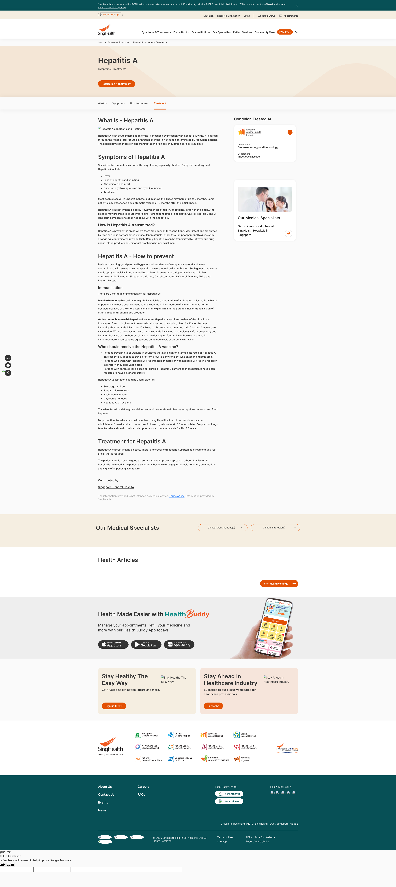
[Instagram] (289, 793)
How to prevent (139, 103)
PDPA (249, 837)
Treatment (160, 103)
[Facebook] (272, 793)
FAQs (141, 794)
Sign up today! (114, 705)
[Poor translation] (10, 865)
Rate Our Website (265, 837)
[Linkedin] (283, 793)
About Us (105, 786)
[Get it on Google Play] (146, 644)
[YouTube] (295, 793)
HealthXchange (232, 793)
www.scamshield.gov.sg (112, 7)
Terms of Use (225, 837)
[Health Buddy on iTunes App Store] (113, 644)
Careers (144, 786)
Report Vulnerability (257, 841)
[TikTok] (278, 793)
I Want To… (285, 32)
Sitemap (222, 841)
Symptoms (118, 103)
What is (102, 103)
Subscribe (213, 705)
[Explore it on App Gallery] (179, 644)
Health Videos (231, 801)
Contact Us (106, 794)
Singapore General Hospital (116, 487)
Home (100, 42)
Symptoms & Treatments (118, 42)
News (102, 810)
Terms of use (177, 495)
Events (103, 802)
